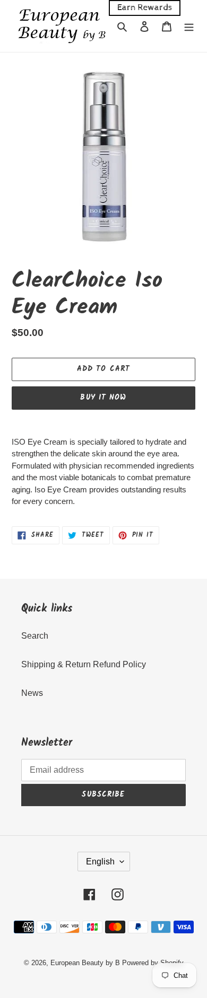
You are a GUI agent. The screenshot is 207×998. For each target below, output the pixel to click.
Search (34, 635)
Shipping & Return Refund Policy (83, 664)
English (100, 861)
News (32, 692)
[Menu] (189, 26)
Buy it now (103, 397)
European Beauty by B (85, 963)
